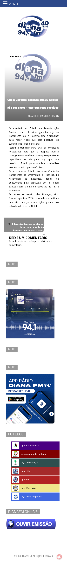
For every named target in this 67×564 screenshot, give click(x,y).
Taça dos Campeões (31, 496)
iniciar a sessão (26, 241)
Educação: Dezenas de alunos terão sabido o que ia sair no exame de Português (37, 225)
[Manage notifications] (59, 556)
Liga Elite (25, 471)
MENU (13, 4)
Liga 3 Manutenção (30, 445)
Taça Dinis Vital (28, 488)
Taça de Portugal (29, 462)
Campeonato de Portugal (33, 454)
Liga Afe (24, 479)
